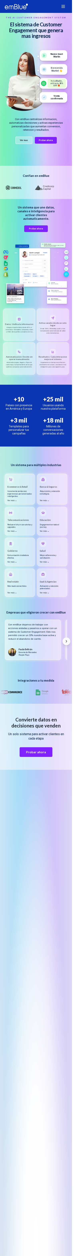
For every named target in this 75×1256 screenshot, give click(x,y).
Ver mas (24, 140)
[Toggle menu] (63, 6)
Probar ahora (46, 140)
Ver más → (12, 500)
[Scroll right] (66, 641)
